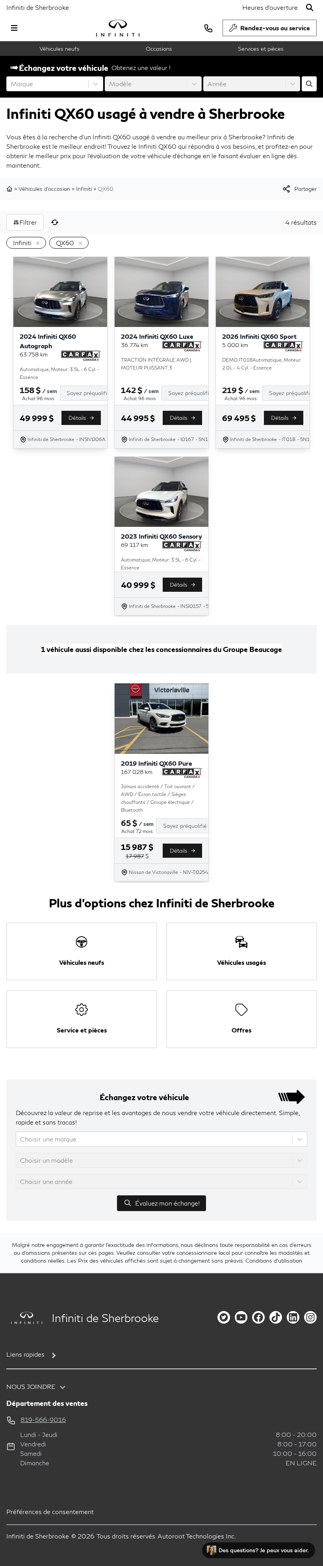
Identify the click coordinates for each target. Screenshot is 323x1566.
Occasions (159, 48)
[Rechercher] (310, 7)
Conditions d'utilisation (273, 1260)
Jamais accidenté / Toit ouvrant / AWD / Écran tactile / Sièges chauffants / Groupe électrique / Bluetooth (158, 798)
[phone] (208, 28)
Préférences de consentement (50, 1511)
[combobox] (11, 84)
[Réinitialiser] (55, 222)
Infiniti (84, 188)
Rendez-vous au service (275, 27)
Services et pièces (261, 48)
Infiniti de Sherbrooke (37, 7)
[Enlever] (36, 243)
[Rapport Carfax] (81, 356)
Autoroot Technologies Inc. (197, 1536)
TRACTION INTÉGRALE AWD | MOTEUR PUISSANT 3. (156, 364)
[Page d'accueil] (10, 189)
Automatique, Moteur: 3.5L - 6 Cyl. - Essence (59, 373)
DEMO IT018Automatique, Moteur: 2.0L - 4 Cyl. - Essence (261, 364)
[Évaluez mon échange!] (309, 83)
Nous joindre (31, 1386)
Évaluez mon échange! (167, 1203)
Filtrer (28, 222)
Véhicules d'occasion (44, 188)
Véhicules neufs (59, 48)
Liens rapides (25, 1354)
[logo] (117, 28)
